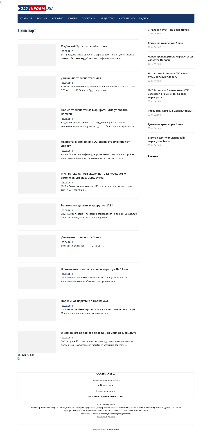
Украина (57, 18)
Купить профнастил (106, 390)
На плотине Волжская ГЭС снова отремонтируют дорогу (95, 144)
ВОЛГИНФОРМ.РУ (106, 404)
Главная (26, 18)
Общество (107, 18)
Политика (89, 18)
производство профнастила (106, 379)
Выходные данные (106, 416)
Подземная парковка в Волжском (84, 301)
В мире (72, 18)
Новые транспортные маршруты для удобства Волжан (94, 112)
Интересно (127, 18)
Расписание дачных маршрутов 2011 (87, 205)
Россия (41, 18)
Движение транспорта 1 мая (81, 78)
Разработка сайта (101, 429)
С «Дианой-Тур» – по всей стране (84, 46)
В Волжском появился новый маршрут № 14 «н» (94, 269)
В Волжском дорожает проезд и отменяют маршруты (99, 333)
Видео (143, 18)
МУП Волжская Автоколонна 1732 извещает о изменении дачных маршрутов (93, 176)
